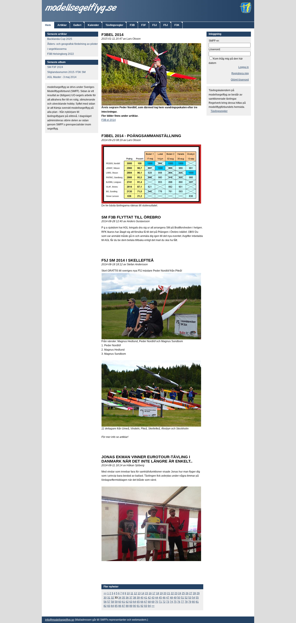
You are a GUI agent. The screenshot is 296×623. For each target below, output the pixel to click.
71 (160, 601)
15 (146, 593)
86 (119, 605)
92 (141, 605)
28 (194, 593)
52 (186, 597)
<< (105, 593)
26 (187, 593)
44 (156, 597)
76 (178, 601)
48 (171, 597)
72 (164, 601)
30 (105, 597)
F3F (143, 25)
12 (135, 593)
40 (141, 597)
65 (138, 601)
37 (130, 597)
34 (119, 597)
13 (139, 593)
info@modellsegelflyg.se (59, 619)
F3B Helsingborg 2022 (60, 53)
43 (153, 597)
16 (150, 593)
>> (153, 605)
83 (108, 605)
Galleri (77, 25)
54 (193, 597)
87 (123, 605)
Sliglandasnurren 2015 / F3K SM (66, 72)
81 (197, 601)
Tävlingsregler (114, 25)
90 (134, 605)
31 (108, 597)
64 (134, 601)
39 (138, 597)
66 (141, 601)
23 (175, 593)
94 (149, 605)
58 (112, 601)
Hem (48, 25)
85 (116, 605)
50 (178, 597)
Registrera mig (240, 73)
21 (168, 593)
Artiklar (62, 25)
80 (193, 601)
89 (130, 605)
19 (161, 593)
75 (175, 601)
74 (171, 601)
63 (130, 601)
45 (160, 597)
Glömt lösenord (240, 79)
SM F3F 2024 (55, 67)
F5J (165, 25)
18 (157, 593)
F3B (132, 25)
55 (197, 597)
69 (153, 601)
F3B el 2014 (108, 119)
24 (179, 593)
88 (127, 605)
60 (119, 601)
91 (138, 605)
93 (145, 605)
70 (156, 601)
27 (190, 593)
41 (145, 597)
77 (182, 601)
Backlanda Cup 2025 (59, 38)
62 (127, 601)
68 (149, 601)
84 (112, 605)
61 (123, 601)
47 (167, 597)
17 (153, 593)
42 (149, 597)
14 (142, 593)
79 (189, 601)
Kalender (93, 25)
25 (183, 593)
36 (127, 597)
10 (128, 593)
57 (108, 601)
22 (172, 593)
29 (198, 593)
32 (112, 597)
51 (182, 597)
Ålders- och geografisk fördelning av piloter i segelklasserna (72, 46)
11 (131, 593)
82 (105, 605)
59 (116, 601)
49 (175, 597)
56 (105, 601)
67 (145, 601)
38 (134, 597)
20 (164, 593)
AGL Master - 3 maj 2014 (61, 77)
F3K (176, 25)
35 (123, 597)
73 (167, 601)
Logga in (243, 67)
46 (164, 597)
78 (186, 601)
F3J (154, 25)
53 (189, 597)
